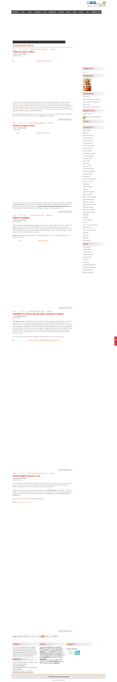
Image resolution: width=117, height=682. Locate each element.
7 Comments (49, 311)
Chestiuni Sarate (38, 123)
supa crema (61, 661)
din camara (47, 652)
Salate (44, 12)
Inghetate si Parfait (87, 171)
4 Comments (51, 473)
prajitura (46, 657)
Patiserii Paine (86, 186)
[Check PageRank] (72, 649)
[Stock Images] (87, 90)
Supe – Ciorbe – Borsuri (89, 225)
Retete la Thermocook (88, 204)
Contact (68, 3)
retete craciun (44, 49)
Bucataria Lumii (87, 135)
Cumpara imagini (53, 3)
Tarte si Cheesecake (88, 230)
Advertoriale (86, 247)
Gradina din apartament (88, 264)
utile (48, 663)
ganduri (60, 653)
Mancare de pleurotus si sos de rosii (92, 99)
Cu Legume (37, 215)
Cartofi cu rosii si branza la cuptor (91, 107)
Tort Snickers (86, 96)
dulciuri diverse (60, 652)
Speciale (81, 12)
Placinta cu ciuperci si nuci (23, 125)
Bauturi (68, 12)
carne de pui (55, 648)
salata (47, 661)
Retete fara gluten (87, 199)
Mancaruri (16, 12)
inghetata (42, 654)
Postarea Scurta (87, 270)
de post (59, 650)
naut (47, 656)
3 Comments (50, 123)
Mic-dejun (85, 176)
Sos (84, 222)
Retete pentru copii (87, 209)
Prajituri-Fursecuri (87, 191)
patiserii (59, 656)
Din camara (86, 166)
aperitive (49, 647)
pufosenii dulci (57, 657)
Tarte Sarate (86, 227)
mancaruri (51, 654)
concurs (62, 321)
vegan (51, 663)
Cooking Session (87, 254)
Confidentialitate (77, 3)
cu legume (53, 650)
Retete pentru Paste (88, 212)
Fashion (85, 259)
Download (44, 3)
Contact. (20, 669)
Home (13, 3)
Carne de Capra (87, 138)
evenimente (43, 653)
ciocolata (42, 650)
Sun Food (53, 661)
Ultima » (55, 636)
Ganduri (85, 262)
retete (39, 49)
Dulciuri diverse (87, 168)
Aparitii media (86, 249)
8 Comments (49, 215)
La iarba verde (86, 173)
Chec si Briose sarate (88, 153)
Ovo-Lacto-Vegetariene (88, 179)
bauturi (53, 647)
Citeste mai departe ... (65, 119)
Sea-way (26, 110)
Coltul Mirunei (86, 252)
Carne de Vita (86, 150)
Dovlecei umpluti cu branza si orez (26, 475)
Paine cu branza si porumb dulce (91, 101)
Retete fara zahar (87, 202)
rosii (44, 661)
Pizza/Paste (61, 12)
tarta (41, 663)
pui (62, 657)
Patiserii (85, 184)
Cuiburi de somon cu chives (23, 51)
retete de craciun (50, 659)
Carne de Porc (86, 148)
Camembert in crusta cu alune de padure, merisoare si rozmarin (38, 313)
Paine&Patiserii (52, 12)
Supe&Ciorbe (38, 12)
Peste (36, 49)
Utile (87, 12)
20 (45, 636)
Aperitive (32, 49)
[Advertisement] (93, 40)
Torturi (84, 232)
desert (42, 652)
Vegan (84, 237)
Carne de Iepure (87, 140)
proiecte (51, 657)
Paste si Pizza (86, 181)
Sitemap (62, 3)
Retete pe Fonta (87, 207)
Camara (74, 12)
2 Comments (53, 49)
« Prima (26, 636)
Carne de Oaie (86, 143)
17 (38, 636)
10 (33, 636)
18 (40, 636)
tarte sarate (44, 663)
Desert (23, 12)
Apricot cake (86, 104)
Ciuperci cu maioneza (21, 217)
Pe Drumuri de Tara (95, 12)
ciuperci (47, 650)
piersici (41, 657)
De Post (85, 161)
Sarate (30, 12)
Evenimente (36, 3)
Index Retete (28, 3)
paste (50, 656)
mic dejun (42, 656)
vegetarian (56, 663)
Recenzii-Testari (87, 272)
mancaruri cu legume (60, 654)
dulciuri (53, 652)
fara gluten (50, 653)
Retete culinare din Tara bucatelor (60, 676)
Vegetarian (85, 240)
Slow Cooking (86, 219)
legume (46, 654)
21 (47, 636)
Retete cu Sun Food (88, 196)
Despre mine (19, 3)
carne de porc (48, 648)
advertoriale (43, 647)
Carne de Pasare (87, 145)
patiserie (55, 656)
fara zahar (55, 653)
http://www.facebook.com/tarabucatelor (23, 672)
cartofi (61, 648)
